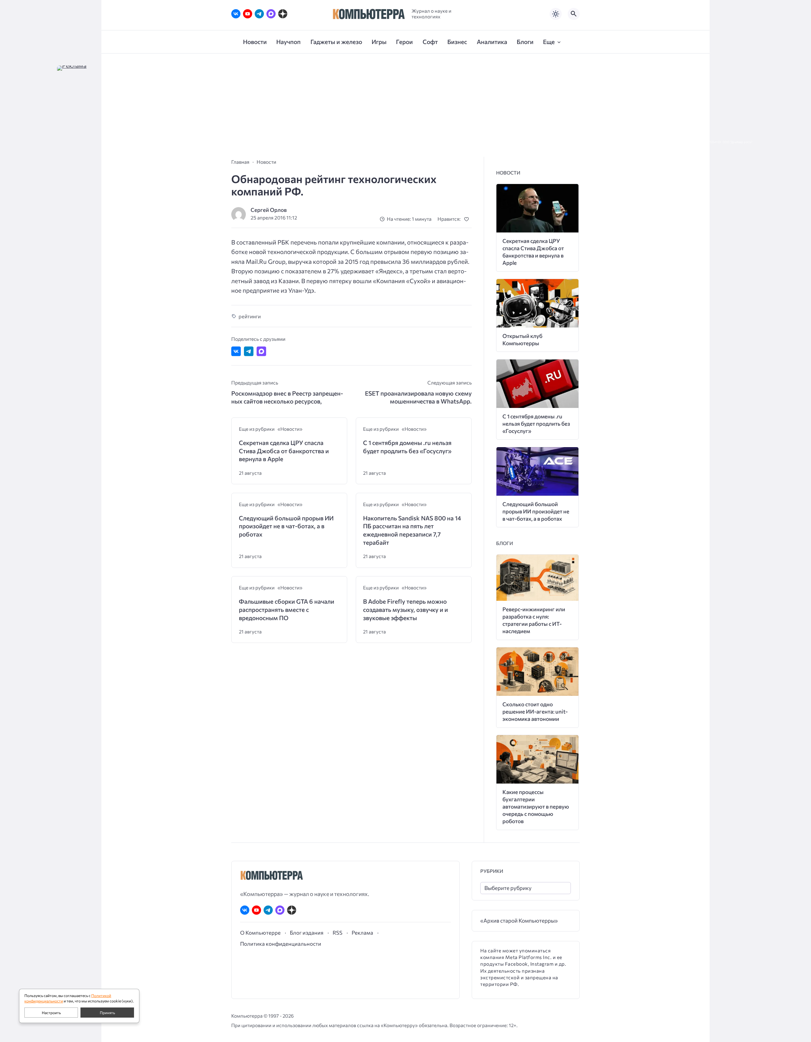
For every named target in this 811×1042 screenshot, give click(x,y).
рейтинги (250, 316)
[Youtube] (247, 13)
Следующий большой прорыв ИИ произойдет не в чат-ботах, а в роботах (286, 526)
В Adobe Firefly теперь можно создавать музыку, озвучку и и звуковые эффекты (405, 609)
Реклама (362, 932)
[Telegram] (259, 13)
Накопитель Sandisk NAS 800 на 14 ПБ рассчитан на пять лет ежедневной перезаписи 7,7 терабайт (412, 530)
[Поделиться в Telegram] (248, 351)
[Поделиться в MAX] (261, 351)
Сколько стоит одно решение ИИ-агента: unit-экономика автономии (535, 711)
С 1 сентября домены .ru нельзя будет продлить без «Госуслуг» (407, 446)
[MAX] (271, 13)
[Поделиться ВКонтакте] (236, 351)
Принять (107, 1012)
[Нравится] (468, 219)
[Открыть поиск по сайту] (574, 14)
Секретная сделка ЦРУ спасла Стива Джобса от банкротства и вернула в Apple (284, 450)
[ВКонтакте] (235, 13)
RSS (337, 932)
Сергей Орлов (269, 209)
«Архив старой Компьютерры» (519, 920)
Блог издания (306, 932)
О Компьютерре (260, 932)
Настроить (51, 1012)
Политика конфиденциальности (280, 943)
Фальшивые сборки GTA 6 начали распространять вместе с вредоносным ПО (286, 609)
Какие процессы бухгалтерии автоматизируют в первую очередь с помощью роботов (535, 806)
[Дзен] (282, 13)
